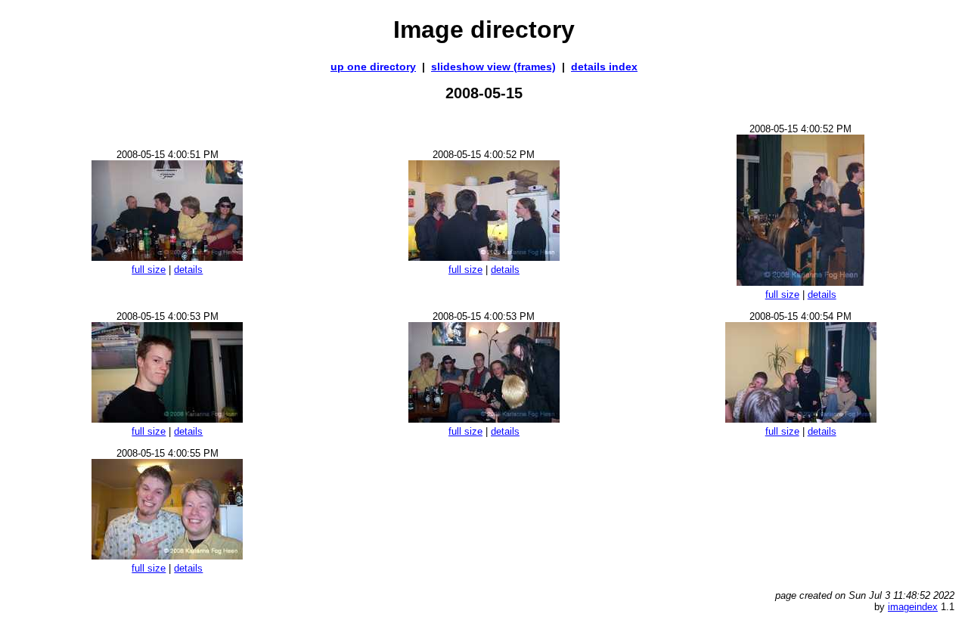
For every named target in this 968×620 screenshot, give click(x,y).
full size (149, 269)
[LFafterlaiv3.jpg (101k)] (167, 418)
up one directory (373, 66)
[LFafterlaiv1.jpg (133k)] (167, 555)
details (188, 269)
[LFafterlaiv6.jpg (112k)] (800, 418)
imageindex (913, 606)
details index (604, 66)
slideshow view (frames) (493, 66)
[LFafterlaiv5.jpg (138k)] (484, 418)
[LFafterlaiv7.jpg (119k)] (167, 256)
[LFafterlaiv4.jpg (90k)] (800, 281)
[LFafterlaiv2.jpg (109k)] (484, 256)
